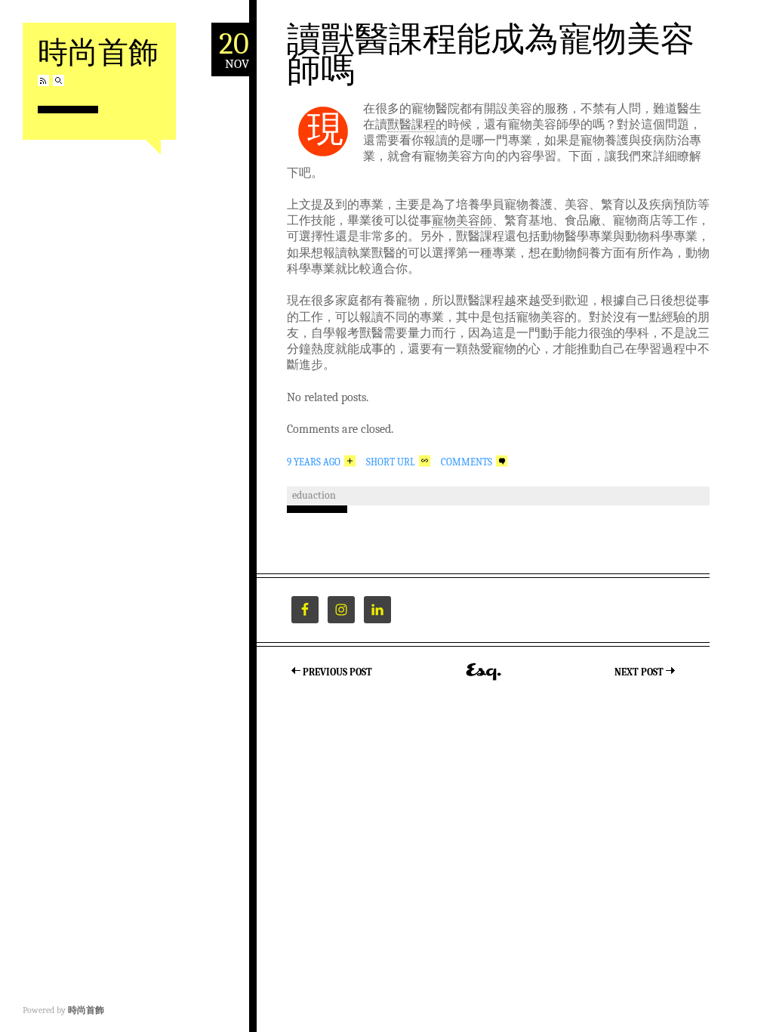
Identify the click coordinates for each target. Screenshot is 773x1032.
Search (58, 80)
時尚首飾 (98, 51)
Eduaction (314, 495)
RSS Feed (43, 80)
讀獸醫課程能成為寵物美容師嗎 (490, 53)
